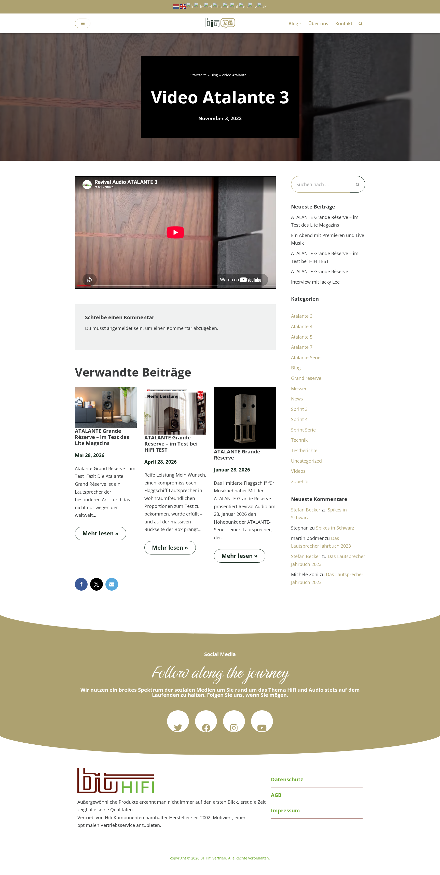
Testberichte (304, 450)
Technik (299, 440)
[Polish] (234, 6)
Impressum (285, 810)
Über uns (318, 23)
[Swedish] (252, 6)
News (297, 399)
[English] (183, 6)
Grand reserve (306, 378)
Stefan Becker (305, 510)
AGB (276, 794)
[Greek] (208, 6)
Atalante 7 (301, 347)
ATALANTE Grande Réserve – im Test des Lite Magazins (102, 437)
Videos (298, 471)
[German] (199, 6)
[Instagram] (234, 721)
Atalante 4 (301, 326)
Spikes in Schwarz (335, 528)
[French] (190, 6)
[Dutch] (176, 6)
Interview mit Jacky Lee (315, 282)
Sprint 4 (299, 419)
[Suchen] (361, 23)
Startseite (198, 75)
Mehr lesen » (97, 532)
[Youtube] (262, 721)
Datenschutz (287, 779)
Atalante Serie (306, 357)
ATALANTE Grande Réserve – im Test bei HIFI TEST (171, 443)
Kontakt (343, 23)
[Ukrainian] (262, 6)
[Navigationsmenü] (82, 23)
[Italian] (226, 6)
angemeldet (119, 328)
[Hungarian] (218, 6)
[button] (300, 23)
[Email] (111, 584)
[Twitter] (178, 721)
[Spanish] (243, 6)
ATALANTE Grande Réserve (237, 454)
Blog (214, 75)
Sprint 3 (299, 409)
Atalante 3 (301, 316)
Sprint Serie (303, 430)
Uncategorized (306, 461)
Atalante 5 (301, 337)
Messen (299, 388)
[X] (96, 584)
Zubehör (300, 481)
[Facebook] (81, 584)
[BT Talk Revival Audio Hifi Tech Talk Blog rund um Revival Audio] (220, 23)
